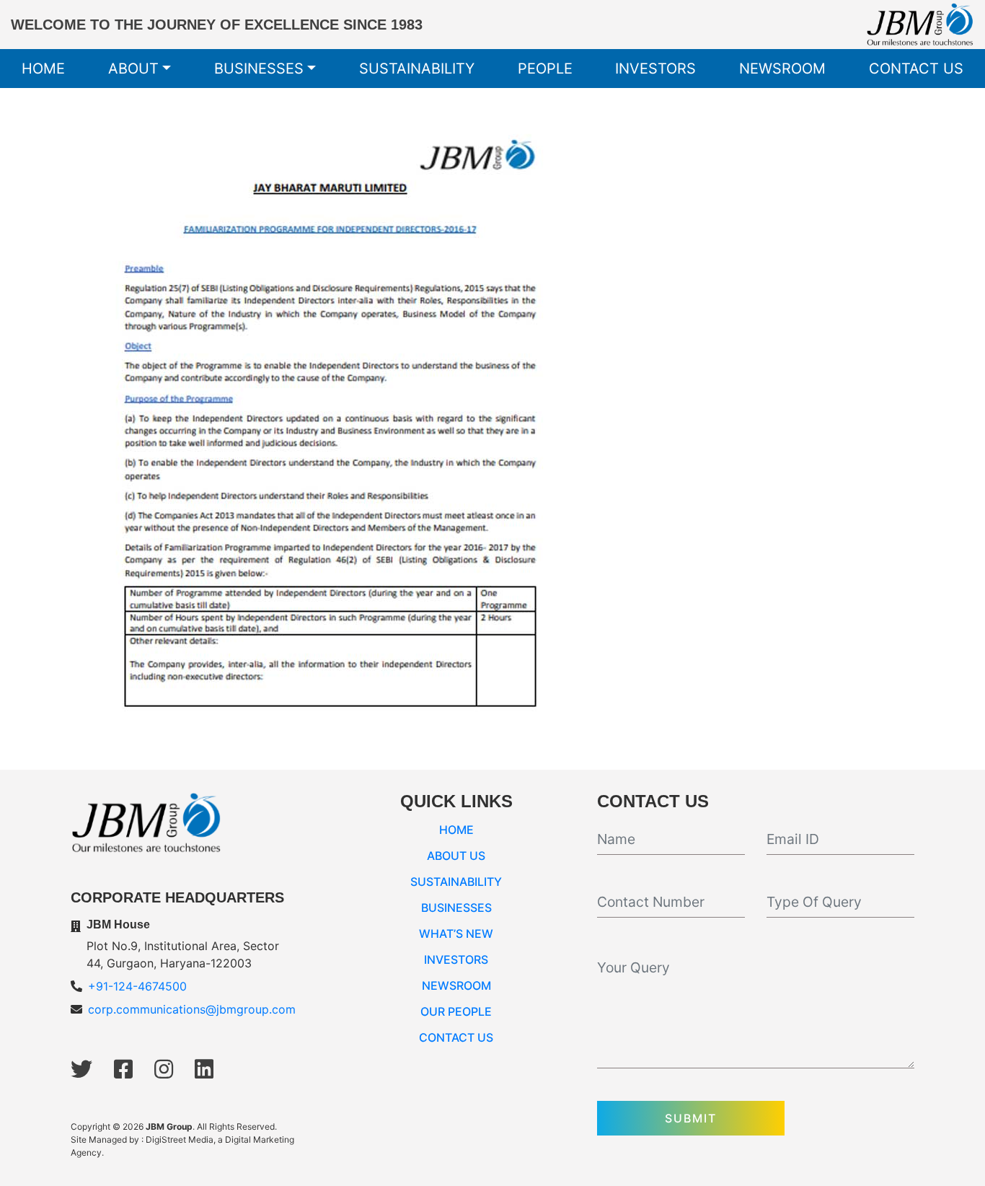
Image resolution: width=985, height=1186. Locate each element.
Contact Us (916, 68)
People (545, 68)
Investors (655, 68)
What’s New (456, 933)
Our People (456, 1011)
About (133, 68)
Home (43, 68)
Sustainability (416, 68)
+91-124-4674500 (137, 986)
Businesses (259, 68)
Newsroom (782, 68)
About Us (456, 855)
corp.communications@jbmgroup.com (192, 1009)
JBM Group (169, 1126)
